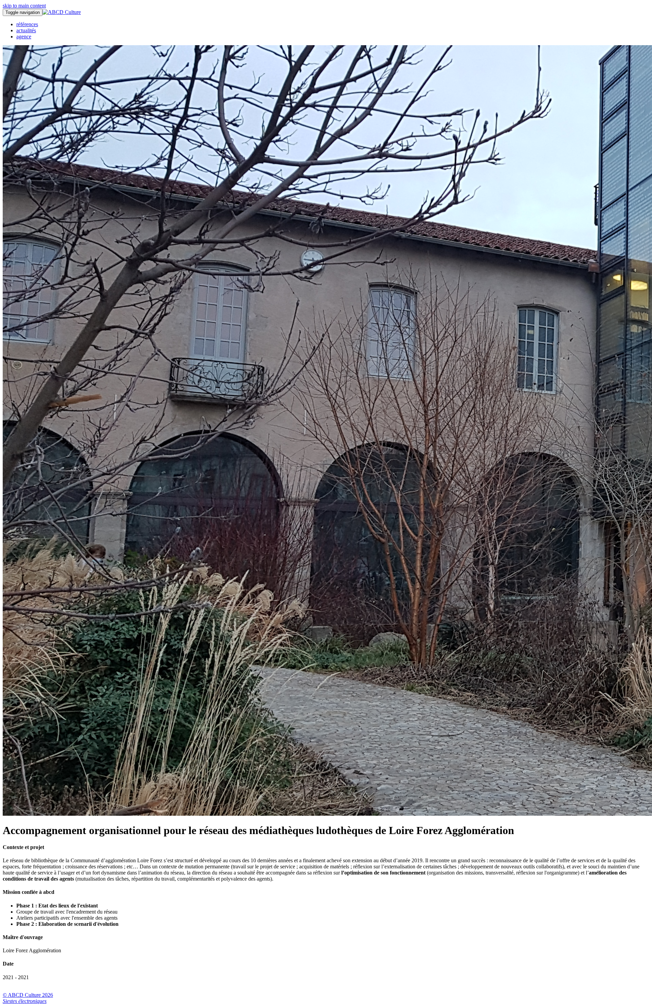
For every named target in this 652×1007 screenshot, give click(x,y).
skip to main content (24, 5)
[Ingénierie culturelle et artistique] (61, 12)
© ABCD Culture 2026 (28, 995)
